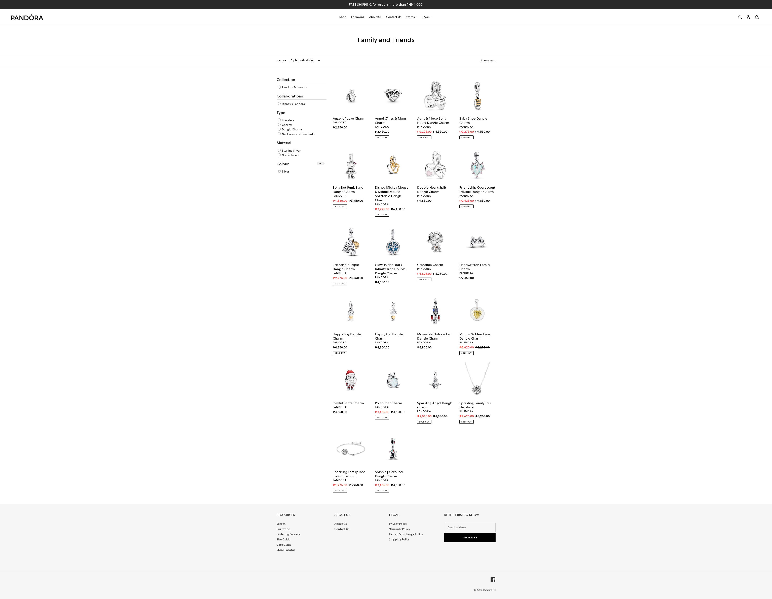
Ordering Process (288, 534)
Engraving (283, 529)
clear (320, 163)
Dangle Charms (292, 129)
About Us (340, 524)
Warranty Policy (399, 529)
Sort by (281, 60)
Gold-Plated (289, 155)
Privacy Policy (398, 524)
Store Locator (285, 550)
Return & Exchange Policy (406, 534)
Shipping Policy (399, 539)
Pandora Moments (294, 87)
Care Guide (283, 544)
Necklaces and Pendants (298, 134)
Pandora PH (489, 590)
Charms (287, 125)
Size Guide (283, 539)
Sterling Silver (291, 150)
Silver (285, 171)
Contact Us (341, 529)
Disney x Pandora (293, 104)
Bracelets (287, 120)
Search (281, 524)
